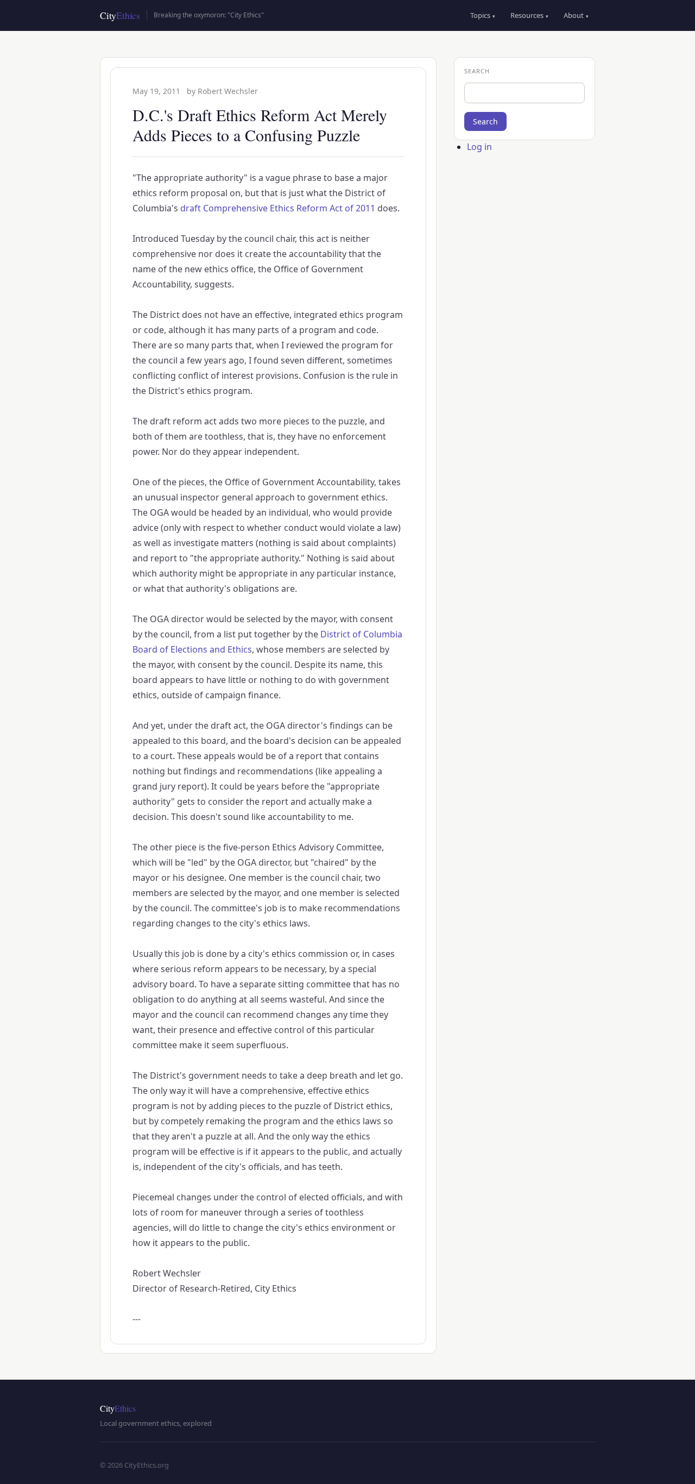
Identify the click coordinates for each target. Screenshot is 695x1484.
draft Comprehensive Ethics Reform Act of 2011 (277, 208)
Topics (482, 15)
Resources (529, 15)
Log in (479, 147)
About (576, 15)
